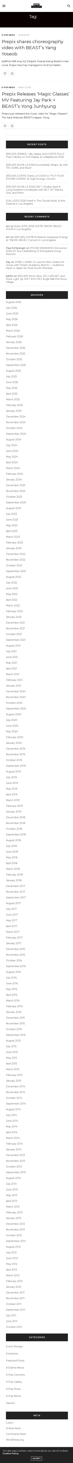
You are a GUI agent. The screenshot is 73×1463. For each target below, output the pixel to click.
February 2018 (14, 874)
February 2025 (14, 405)
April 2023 (11, 531)
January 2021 (13, 685)
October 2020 (14, 702)
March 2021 (13, 674)
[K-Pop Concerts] (36, 6)
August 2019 (13, 771)
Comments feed (16, 1434)
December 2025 (15, 347)
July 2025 (11, 376)
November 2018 (15, 823)
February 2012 (14, 1281)
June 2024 (12, 450)
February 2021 (14, 679)
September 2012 (16, 1241)
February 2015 (14, 1075)
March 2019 (13, 800)
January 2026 (14, 342)
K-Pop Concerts (15, 1374)
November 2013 (15, 1160)
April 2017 (11, 926)
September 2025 (16, 365)
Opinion (10, 1403)
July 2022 (11, 582)
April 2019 (11, 794)
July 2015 (11, 1046)
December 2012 (15, 1223)
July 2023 (11, 513)
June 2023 (12, 519)
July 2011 (11, 1315)
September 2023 (16, 502)
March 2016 (13, 1000)
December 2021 (15, 622)
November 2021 (15, 628)
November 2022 (15, 559)
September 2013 (16, 1172)
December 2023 (15, 485)
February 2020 (14, 737)
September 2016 (16, 966)
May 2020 (12, 731)
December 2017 (15, 886)
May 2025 (11, 387)
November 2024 (15, 422)
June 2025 (12, 382)
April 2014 (11, 1132)
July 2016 (11, 977)
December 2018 (15, 817)
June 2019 (12, 783)
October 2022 (14, 565)
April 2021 (11, 668)
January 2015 (13, 1080)
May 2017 (11, 920)
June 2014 (12, 1120)
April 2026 (11, 325)
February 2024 (14, 473)
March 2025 (13, 399)
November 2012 (15, 1229)
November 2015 (15, 1023)
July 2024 (11, 445)
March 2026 (13, 330)
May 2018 (11, 857)
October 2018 (14, 828)
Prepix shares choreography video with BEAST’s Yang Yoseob (32, 48)
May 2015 (11, 1057)
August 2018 (13, 840)
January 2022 (14, 617)
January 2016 (13, 1012)
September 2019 (16, 765)
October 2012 (14, 1235)
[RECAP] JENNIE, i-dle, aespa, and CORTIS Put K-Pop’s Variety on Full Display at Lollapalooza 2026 (35, 155)
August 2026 (13, 302)
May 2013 (11, 1195)
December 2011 (15, 1292)
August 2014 (13, 1109)
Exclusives (12, 1353)
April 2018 (11, 863)
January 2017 (13, 943)
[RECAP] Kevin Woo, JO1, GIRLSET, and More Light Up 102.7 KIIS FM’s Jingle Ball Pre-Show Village (36, 279)
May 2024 (12, 456)
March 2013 (13, 1206)
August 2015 (13, 1040)
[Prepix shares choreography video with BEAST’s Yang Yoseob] (5, 73)
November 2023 (15, 491)
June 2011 (11, 1321)
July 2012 (11, 1252)
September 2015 (15, 1034)
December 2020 (16, 691)
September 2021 (16, 639)
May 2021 (11, 662)
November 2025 (15, 353)
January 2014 (13, 1149)
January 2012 (13, 1286)
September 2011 (15, 1309)
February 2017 (14, 937)
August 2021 (13, 645)
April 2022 (11, 599)
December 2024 (15, 416)
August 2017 (13, 903)
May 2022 (11, 594)
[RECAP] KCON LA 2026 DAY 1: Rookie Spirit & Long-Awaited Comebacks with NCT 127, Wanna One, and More (34, 189)
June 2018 (12, 851)
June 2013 (12, 1189)
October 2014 (14, 1097)
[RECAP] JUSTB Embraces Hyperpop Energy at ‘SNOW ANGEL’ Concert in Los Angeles (37, 239)
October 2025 (14, 359)
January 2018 (14, 880)
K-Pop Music (13, 1388)
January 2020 (14, 742)
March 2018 (13, 868)
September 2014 (16, 1103)
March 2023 (13, 536)
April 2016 (11, 994)
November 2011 (15, 1298)
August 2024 (13, 439)
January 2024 (14, 479)
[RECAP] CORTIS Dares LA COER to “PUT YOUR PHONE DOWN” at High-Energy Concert (35, 177)
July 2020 (11, 720)
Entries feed (13, 1428)
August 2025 (13, 370)
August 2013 (13, 1178)
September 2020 (16, 708)
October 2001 (14, 1326)
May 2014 (11, 1126)
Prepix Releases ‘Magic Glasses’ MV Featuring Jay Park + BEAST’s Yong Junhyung (35, 100)
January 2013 (13, 1218)
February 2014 (14, 1143)
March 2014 (13, 1138)
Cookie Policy (11, 1453)
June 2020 (12, 725)
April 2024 (12, 462)
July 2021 (11, 651)
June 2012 (12, 1258)
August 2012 (13, 1246)
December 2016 (15, 949)
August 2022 (13, 576)
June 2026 (12, 313)
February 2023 (14, 542)
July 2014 (11, 1115)
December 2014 (15, 1086)
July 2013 (11, 1183)
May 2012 (11, 1263)
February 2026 (14, 336)
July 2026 (11, 307)
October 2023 (14, 496)
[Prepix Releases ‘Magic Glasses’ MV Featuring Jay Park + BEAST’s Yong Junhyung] (5, 126)
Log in (9, 1422)
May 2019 (11, 788)
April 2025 (11, 393)
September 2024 (16, 433)
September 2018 (16, 834)
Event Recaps (14, 1346)
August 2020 (13, 714)
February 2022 (14, 611)
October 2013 (14, 1166)
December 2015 (15, 1017)
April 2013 (11, 1200)
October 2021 (14, 634)
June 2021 (12, 657)
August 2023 (13, 508)
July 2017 (11, 909)
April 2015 (11, 1063)
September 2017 (16, 897)
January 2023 (14, 548)
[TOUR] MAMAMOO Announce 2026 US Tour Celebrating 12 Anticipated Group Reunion (36, 251)
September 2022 (16, 571)
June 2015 (12, 1052)
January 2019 (13, 811)
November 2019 (15, 754)
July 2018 (11, 846)
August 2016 (13, 971)
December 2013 (15, 1155)
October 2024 (14, 428)
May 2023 (11, 525)
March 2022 (13, 605)
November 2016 (15, 954)
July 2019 (11, 777)
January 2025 (13, 410)
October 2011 (14, 1304)
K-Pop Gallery (14, 1381)
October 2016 (14, 960)
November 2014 (15, 1092)
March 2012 (13, 1275)
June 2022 (12, 588)
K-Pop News (8, 35)
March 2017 (13, 931)
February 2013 (14, 1212)
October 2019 (14, 760)
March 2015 (12, 1069)
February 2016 (14, 1006)
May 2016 (11, 989)
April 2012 (11, 1269)
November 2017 (15, 891)
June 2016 (12, 983)
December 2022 (15, 554)
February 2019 (14, 805)
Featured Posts (15, 1360)
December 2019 (15, 748)
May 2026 (11, 319)
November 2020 (16, 697)
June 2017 (12, 914)
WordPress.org (15, 1439)
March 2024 (13, 468)
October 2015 (14, 1029)
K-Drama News (15, 1367)
